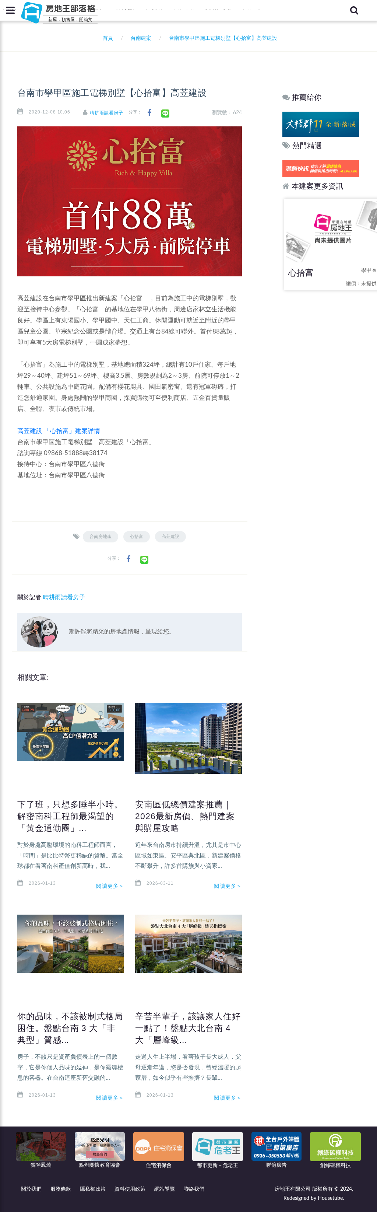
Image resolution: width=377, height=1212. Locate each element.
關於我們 (31, 1189)
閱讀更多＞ (110, 886)
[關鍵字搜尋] (354, 10)
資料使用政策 (129, 1189)
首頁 (106, 38)
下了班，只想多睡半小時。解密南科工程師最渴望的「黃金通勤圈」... (70, 816)
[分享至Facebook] (149, 112)
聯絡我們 (194, 1189)
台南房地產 (100, 536)
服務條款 (60, 1189)
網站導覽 (164, 1189)
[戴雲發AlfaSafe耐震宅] (320, 168)
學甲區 (369, 270)
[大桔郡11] (320, 124)
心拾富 (136, 536)
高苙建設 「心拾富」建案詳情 (58, 431)
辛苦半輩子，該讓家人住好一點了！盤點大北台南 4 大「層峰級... (188, 1028)
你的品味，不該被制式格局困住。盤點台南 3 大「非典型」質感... (70, 1028)
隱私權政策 (93, 1189)
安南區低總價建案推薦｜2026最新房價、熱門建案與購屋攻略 (185, 816)
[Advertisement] (321, 412)
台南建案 (141, 38)
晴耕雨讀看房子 (106, 112)
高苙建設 (170, 536)
